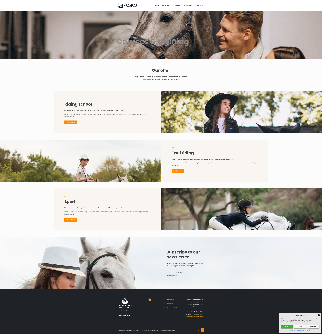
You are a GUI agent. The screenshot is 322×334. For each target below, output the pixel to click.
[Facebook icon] (198, 330)
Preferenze (313, 326)
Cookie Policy (292, 330)
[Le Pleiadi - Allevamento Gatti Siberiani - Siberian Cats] (128, 5)
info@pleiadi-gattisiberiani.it (194, 316)
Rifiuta (300, 326)
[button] (318, 315)
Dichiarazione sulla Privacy (303, 330)
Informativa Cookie (172, 308)
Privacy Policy (170, 299)
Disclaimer (169, 304)
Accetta (287, 326)
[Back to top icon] (202, 330)
